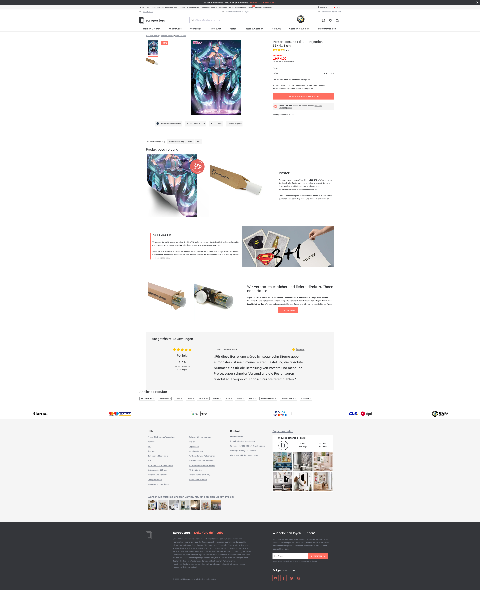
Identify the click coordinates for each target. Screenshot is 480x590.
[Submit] (192, 20)
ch (337, 7)
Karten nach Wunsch (209, 7)
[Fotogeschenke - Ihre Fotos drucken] (324, 20)
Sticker (192, 442)
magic (251, 398)
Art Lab (251, 7)
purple (239, 398)
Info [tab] (198, 141)
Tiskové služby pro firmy (199, 475)
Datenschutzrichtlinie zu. (308, 561)
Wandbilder (196, 28)
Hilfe (142, 7)
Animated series (267, 398)
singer (216, 398)
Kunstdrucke (175, 28)
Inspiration (223, 7)
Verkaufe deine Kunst (237, 7)
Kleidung (276, 28)
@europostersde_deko (292, 437)
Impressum (194, 446)
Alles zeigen (182, 369)
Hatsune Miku (146, 398)
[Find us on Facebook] (283, 578)
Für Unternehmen (327, 28)
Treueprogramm (155, 479)
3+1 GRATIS (148, 11)
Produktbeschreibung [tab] (155, 142)
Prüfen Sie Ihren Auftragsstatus (161, 437)
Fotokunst (216, 28)
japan (189, 398)
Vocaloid (203, 398)
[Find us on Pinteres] (291, 578)
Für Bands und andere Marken (202, 465)
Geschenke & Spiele (299, 28)
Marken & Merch (151, 28)
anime (178, 398)
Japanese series (287, 398)
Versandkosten (289, 61)
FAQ (149, 446)
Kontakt (151, 442)
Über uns (151, 451)
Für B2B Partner (196, 470)
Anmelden (324, 7)
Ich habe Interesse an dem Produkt (303, 96)
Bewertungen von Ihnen (158, 484)
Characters (164, 398)
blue (228, 398)
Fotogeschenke (193, 7)
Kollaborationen (196, 451)
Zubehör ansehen (288, 310)
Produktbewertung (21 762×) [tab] (180, 141)
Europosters (156, 20)
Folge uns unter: (282, 431)
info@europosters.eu (246, 441)
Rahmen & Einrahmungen (175, 7)
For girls (305, 398)
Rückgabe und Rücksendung (160, 465)
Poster (233, 28)
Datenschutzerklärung (157, 470)
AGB (150, 461)
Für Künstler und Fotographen (202, 456)
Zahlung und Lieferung (155, 7)
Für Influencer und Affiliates (201, 461)
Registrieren (318, 556)
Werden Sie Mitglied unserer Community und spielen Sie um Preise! (191, 496)
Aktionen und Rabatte (263, 7)
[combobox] (234, 20)
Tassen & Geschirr (254, 28)
